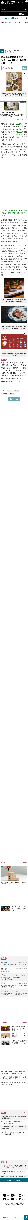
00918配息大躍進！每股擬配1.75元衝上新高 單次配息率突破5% (14, 213)
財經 (10, 22)
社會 (14, 22)
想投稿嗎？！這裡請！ (14, 1180)
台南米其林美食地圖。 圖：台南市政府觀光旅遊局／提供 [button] (14, 354)
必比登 (21, 126)
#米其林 (4, 393)
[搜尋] (26, 18)
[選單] (1, 18)
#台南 (9, 391)
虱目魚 (19, 132)
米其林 (18, 124)
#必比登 (11, 393)
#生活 (3, 391)
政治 (2, 22)
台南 (20, 129)
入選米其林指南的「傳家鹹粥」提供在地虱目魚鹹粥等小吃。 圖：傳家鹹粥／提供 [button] (14, 94)
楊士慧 (7, 67)
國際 (6, 22)
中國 (18, 22)
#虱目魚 (16, 391)
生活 (22, 22)
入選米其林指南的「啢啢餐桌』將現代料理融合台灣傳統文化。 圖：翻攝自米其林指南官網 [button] (14, 327)
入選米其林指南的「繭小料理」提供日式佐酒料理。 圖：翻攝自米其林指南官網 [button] (14, 300)
